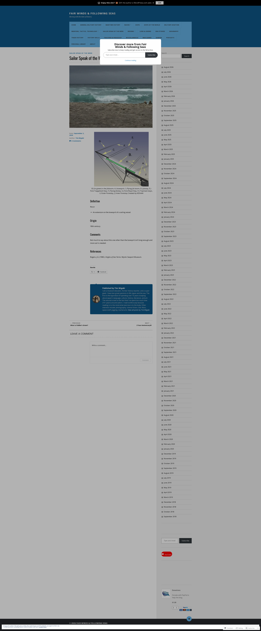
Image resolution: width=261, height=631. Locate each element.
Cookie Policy (42, 627)
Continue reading (130, 60)
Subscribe (151, 55)
